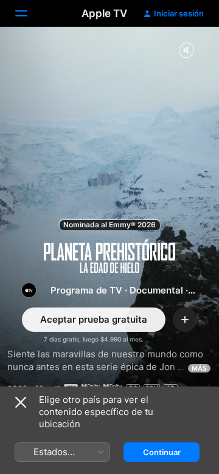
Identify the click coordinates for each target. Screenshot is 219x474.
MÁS (199, 368)
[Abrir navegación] (28, 13)
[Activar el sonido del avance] (186, 50)
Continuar (162, 452)
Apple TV (104, 13)
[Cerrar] (20, 402)
